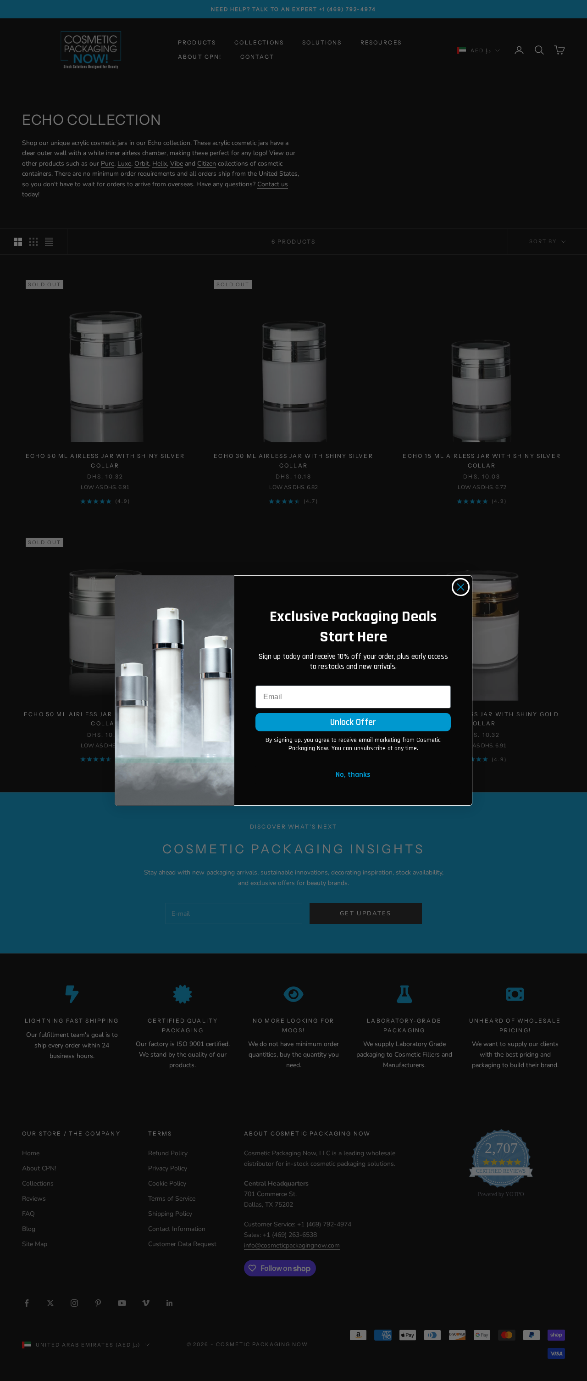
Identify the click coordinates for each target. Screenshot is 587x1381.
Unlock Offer (353, 722)
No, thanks (353, 775)
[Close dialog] (461, 587)
